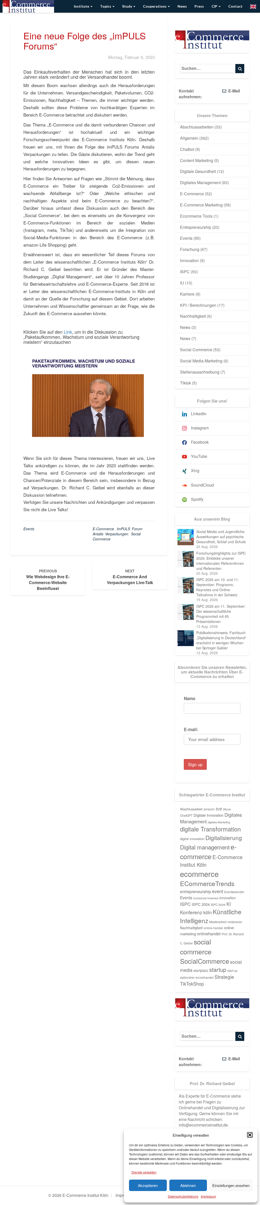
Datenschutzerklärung (183, 1196)
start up (232, 971)
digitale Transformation (210, 829)
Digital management (205, 847)
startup (217, 969)
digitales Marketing (219, 822)
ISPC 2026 (218, 905)
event (217, 891)
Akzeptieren (148, 1185)
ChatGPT (186, 815)
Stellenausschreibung (199, 372)
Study (127, 6)
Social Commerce (196, 349)
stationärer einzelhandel (197, 977)
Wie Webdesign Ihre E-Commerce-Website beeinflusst (48, 579)
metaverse (235, 922)
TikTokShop (192, 983)
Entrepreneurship (195, 227)
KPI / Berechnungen (198, 305)
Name (189, 698)
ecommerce (199, 873)
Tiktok (185, 383)
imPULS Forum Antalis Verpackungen (117, 531)
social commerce (196, 946)
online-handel (213, 928)
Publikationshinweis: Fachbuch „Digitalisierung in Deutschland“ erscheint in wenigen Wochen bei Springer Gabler (221, 640)
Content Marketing (196, 160)
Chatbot (187, 149)
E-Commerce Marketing (201, 205)
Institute (82, 6)
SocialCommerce (204, 961)
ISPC (185, 272)
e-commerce (103, 528)
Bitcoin (227, 809)
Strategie (224, 976)
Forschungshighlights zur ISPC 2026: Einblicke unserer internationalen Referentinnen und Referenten (221, 561)
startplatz (200, 970)
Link (68, 331)
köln (207, 912)
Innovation (189, 260)
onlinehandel (209, 933)
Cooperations (155, 6)
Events (28, 528)
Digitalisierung (223, 837)
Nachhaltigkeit (193, 316)
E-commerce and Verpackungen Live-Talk (130, 576)
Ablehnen (188, 1185)
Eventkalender (234, 892)
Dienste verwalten (144, 1172)
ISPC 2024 (201, 904)
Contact (235, 6)
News (182, 6)
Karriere (187, 294)
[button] (249, 1134)
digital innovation (192, 838)
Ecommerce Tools (196, 216)
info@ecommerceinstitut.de (203, 1125)
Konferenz (191, 912)
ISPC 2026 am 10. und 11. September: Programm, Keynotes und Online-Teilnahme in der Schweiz (217, 587)
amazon (209, 809)
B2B (219, 809)
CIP (215, 6)
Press (199, 6)
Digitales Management (200, 182)
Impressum (208, 1196)
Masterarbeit (217, 922)
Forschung (189, 249)
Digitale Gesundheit (198, 171)
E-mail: (191, 729)
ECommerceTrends (207, 883)
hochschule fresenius (205, 898)
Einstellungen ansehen (231, 1185)
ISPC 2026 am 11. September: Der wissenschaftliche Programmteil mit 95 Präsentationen (221, 614)
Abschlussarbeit (191, 809)
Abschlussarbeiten (197, 127)
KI (228, 904)
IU (182, 283)
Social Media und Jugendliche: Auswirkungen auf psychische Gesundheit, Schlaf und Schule (221, 536)
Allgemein (189, 138)
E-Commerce (192, 194)
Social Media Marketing (201, 361)
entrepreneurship (195, 891)
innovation (227, 897)
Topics (106, 6)
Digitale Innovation (208, 815)
